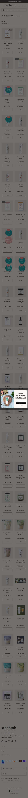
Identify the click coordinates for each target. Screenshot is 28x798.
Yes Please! (20, 403)
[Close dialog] (26, 390)
